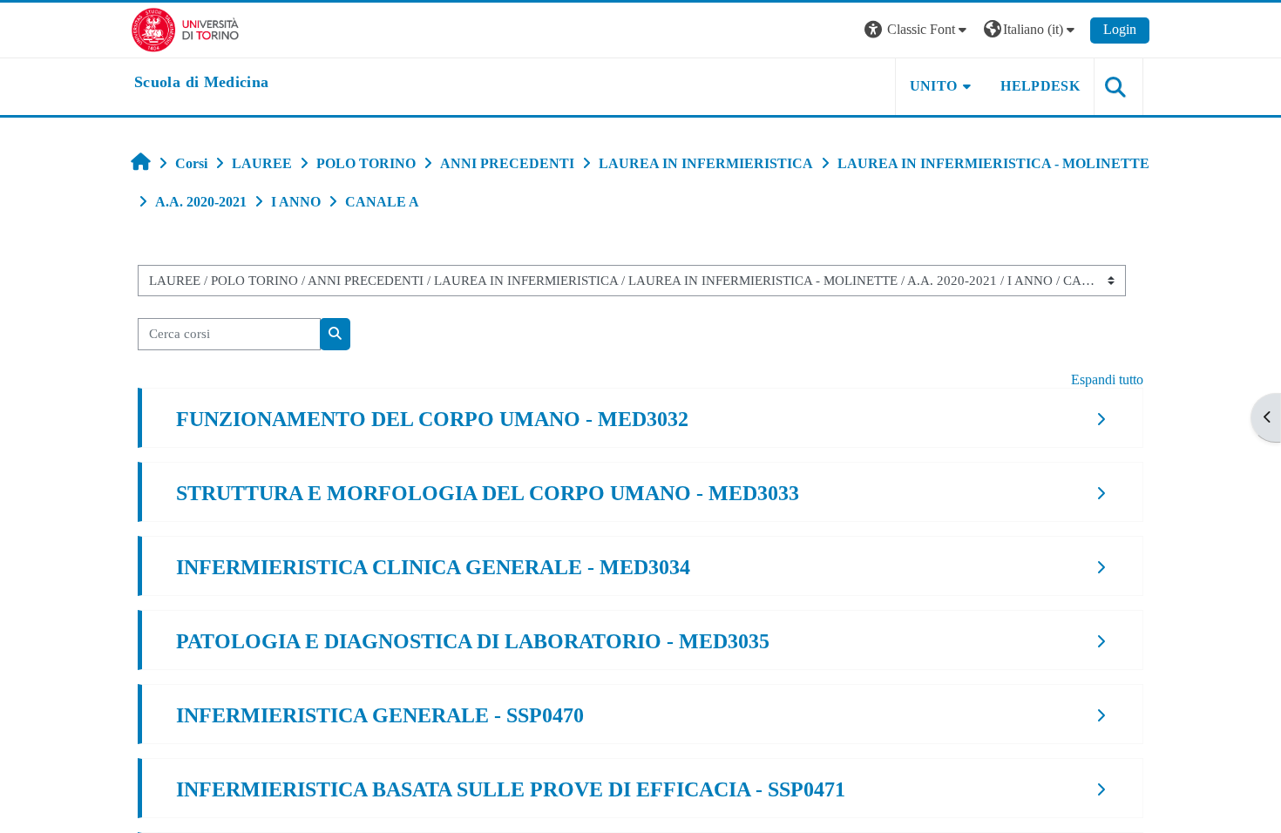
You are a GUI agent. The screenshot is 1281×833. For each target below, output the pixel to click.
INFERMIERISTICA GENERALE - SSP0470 (380, 715)
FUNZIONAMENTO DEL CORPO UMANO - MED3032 (432, 419)
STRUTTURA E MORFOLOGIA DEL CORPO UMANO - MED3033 (487, 493)
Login (1119, 29)
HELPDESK (1040, 85)
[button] (917, 30)
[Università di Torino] (185, 28)
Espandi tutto (1107, 379)
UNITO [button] (934, 85)
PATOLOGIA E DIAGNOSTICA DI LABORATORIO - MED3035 (472, 641)
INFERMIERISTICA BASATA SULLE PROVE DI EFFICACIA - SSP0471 (510, 789)
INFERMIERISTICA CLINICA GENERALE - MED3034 (433, 567)
